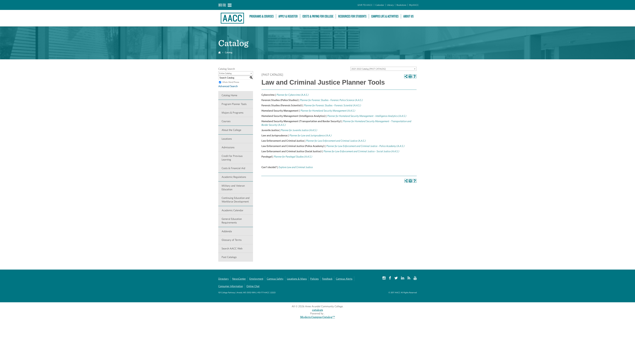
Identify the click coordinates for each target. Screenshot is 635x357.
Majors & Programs (232, 112)
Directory (223, 278)
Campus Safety (275, 278)
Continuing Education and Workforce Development (236, 199)
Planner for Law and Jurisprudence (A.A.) (310, 135)
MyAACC (414, 5)
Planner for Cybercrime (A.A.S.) (292, 94)
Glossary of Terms (232, 239)
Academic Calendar (232, 210)
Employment (256, 278)
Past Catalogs (229, 257)
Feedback (327, 278)
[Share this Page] (406, 76)
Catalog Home (229, 95)
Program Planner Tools (234, 104)
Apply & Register (288, 16)
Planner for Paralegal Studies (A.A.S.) (293, 156)
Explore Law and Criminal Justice (296, 167)
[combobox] (383, 69)
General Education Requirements (232, 220)
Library (390, 5)
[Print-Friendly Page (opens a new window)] (410, 76)
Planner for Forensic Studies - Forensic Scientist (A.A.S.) (332, 105)
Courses (226, 121)
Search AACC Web (232, 248)
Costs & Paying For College (317, 16)
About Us (408, 16)
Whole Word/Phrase (230, 82)
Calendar (379, 5)
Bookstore (401, 5)
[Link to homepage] (232, 18)
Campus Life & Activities (385, 16)
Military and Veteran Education (233, 187)
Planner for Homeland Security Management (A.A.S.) (327, 110)
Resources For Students (352, 16)
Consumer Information (230, 286)
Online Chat (252, 286)
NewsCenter (239, 278)
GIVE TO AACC (365, 5)
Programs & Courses (261, 16)
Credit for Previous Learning (232, 157)
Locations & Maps (297, 278)
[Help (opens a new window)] (414, 76)
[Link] (278, 167)
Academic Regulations (234, 176)
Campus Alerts (344, 278)
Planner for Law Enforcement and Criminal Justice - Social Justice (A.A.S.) (361, 151)
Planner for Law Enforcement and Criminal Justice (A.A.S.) (336, 140)
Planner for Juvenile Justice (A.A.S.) (299, 130)
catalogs (317, 310)
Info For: (222, 5)
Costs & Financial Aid (233, 168)
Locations (227, 138)
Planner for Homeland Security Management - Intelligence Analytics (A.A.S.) (366, 116)
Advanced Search (228, 86)
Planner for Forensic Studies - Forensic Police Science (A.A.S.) (331, 100)
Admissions (228, 147)
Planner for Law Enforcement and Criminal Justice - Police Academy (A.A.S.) (365, 146)
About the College (231, 130)
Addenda (227, 231)
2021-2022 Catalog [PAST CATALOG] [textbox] (368, 69)
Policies (314, 278)
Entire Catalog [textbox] (225, 73)
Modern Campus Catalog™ (317, 317)
